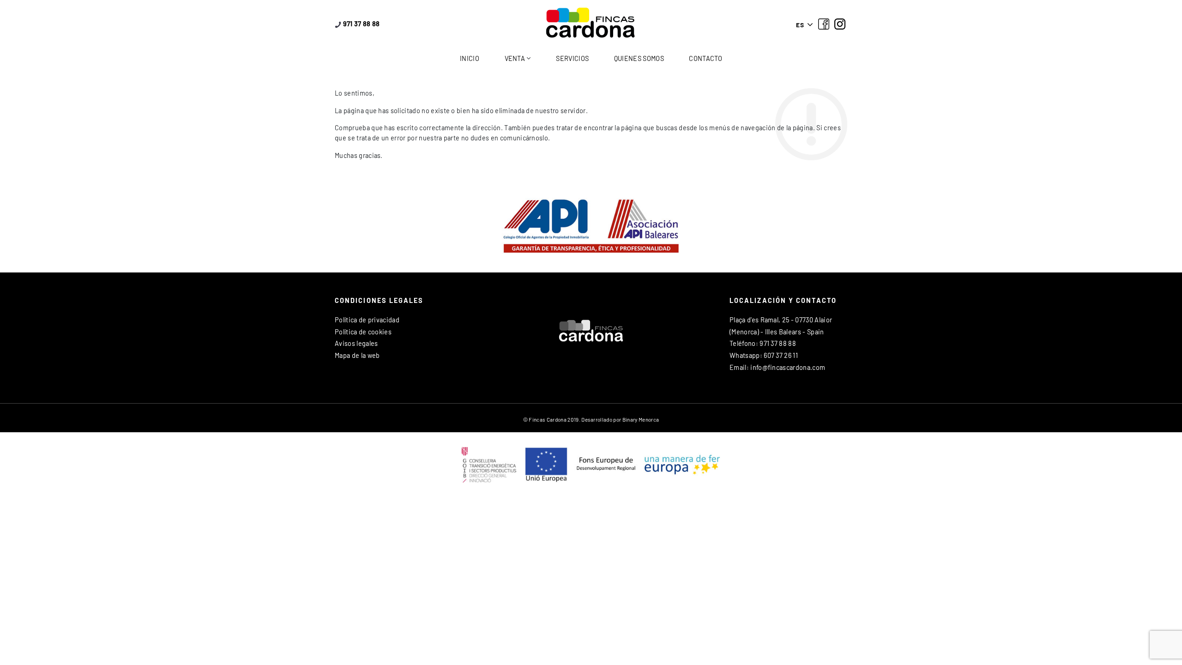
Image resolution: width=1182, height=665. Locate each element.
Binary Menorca (640, 419)
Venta (515, 58)
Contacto (705, 58)
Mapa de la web (357, 355)
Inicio (469, 58)
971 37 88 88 (360, 24)
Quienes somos (639, 58)
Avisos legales (356, 343)
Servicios (572, 58)
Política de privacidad (367, 320)
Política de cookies (363, 332)
